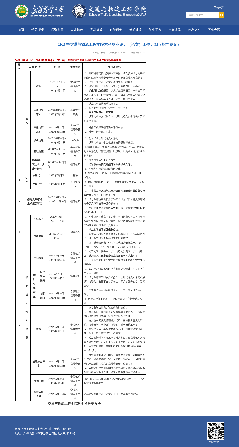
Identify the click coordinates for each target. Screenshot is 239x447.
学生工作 (155, 30)
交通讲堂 (174, 30)
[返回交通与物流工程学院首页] (81, 16)
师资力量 (57, 30)
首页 (21, 30)
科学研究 (116, 30)
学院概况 (37, 30)
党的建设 (135, 30)
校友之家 (194, 30)
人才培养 (77, 30)
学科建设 (96, 30)
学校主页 (219, 7)
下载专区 (214, 30)
